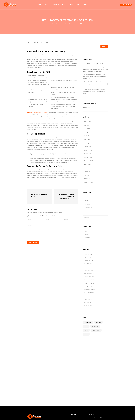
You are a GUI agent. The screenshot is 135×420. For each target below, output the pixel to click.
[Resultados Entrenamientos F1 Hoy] (34, 186)
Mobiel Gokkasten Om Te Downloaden (94, 64)
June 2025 (87, 171)
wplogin (42, 43)
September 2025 (88, 161)
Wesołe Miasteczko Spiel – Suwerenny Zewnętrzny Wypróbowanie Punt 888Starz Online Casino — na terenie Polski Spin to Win (95, 69)
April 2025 (87, 178)
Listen (86, 330)
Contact (85, 4)
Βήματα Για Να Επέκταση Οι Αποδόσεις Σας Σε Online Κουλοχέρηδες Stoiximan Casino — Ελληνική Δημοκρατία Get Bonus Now (95, 84)
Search (84, 43)
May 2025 (86, 175)
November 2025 (88, 153)
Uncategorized (60, 23)
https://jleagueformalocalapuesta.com (37, 112)
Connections (88, 322)
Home (39, 4)
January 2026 (87, 146)
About (47, 4)
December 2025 (88, 150)
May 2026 (86, 132)
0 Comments (49, 43)
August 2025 (87, 164)
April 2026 (87, 136)
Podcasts (56, 4)
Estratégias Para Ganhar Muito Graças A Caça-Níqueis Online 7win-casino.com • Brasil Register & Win (94, 76)
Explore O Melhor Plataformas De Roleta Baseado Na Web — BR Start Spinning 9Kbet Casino (94, 91)
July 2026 (86, 125)
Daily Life (98, 322)
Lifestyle (86, 200)
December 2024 (88, 182)
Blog (77, 4)
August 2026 (87, 121)
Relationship (87, 204)
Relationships (96, 330)
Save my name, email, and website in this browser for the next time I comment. (47, 215)
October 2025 (88, 157)
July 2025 (86, 168)
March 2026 (87, 139)
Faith (85, 197)
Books (64, 4)
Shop (71, 4)
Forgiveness (95, 326)
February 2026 (88, 143)
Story (86, 334)
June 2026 (87, 129)
